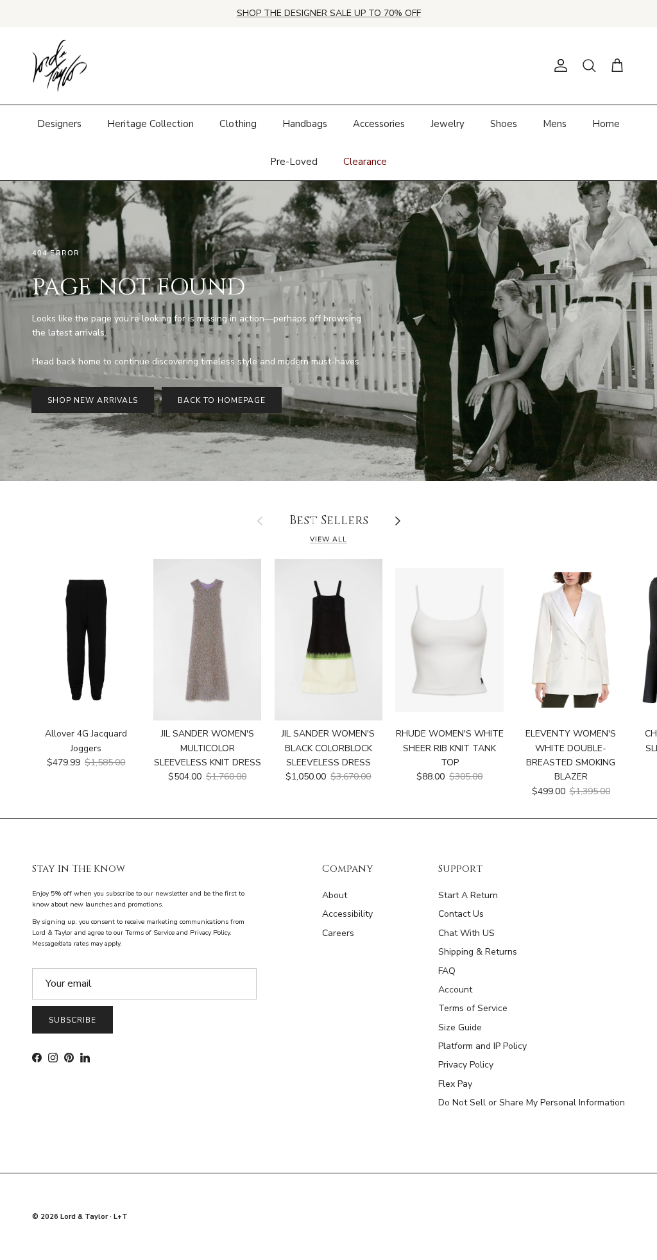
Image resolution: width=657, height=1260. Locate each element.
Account (455, 989)
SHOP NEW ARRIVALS (92, 400)
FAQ (447, 971)
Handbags (304, 123)
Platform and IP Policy (482, 1046)
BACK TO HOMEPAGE (221, 400)
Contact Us (461, 914)
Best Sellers (328, 521)
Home (606, 123)
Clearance (365, 161)
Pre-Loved (294, 161)
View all (328, 539)
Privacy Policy (465, 1065)
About (334, 895)
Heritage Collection (150, 123)
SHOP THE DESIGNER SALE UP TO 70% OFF (329, 13)
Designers (59, 123)
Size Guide (460, 1027)
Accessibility (347, 914)
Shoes (503, 123)
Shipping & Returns (477, 952)
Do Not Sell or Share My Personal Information (531, 1102)
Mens (555, 123)
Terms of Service (473, 1008)
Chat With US (466, 933)
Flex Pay (455, 1084)
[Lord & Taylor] (59, 66)
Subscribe (72, 1020)
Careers (338, 933)
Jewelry (448, 123)
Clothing (238, 123)
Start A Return (468, 895)
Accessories (379, 123)
